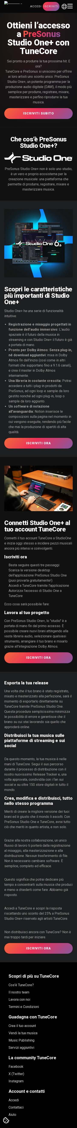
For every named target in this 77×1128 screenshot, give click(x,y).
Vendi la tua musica (23, 1033)
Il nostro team (19, 992)
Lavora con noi (19, 999)
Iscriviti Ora (38, 443)
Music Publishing (21, 1040)
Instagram (16, 1081)
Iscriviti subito (38, 113)
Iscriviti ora (38, 948)
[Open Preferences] (6, 1120)
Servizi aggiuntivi (21, 1048)
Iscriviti (51, 6)
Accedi (36, 6)
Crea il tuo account (22, 1026)
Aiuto (12, 1115)
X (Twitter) (16, 1074)
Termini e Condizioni (24, 1007)
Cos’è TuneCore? (21, 985)
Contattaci (16, 1107)
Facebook (16, 1067)
